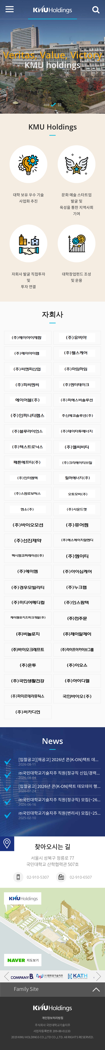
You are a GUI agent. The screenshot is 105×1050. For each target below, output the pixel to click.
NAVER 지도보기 (22, 960)
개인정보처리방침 (52, 1018)
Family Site (26, 989)
